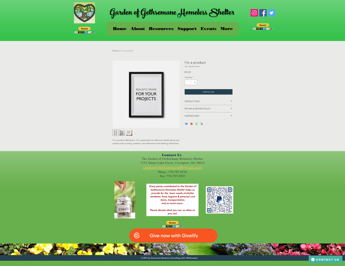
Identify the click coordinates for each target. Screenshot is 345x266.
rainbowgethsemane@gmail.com (172, 167)
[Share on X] (201, 123)
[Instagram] (254, 12)
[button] (84, 30)
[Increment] (195, 82)
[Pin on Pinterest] (191, 123)
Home (116, 50)
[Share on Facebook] (186, 123)
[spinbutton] (190, 82)
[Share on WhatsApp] (196, 123)
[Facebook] (263, 12)
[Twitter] (271, 12)
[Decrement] (186, 82)
